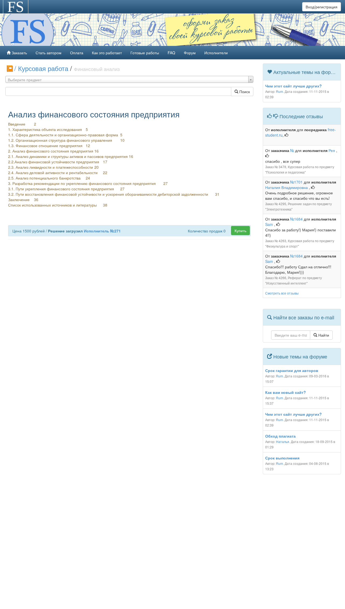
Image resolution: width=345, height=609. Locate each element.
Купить (240, 230)
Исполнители (216, 52)
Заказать (19, 52)
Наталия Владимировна (287, 187)
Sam (269, 224)
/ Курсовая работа (42, 68)
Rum (279, 91)
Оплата (76, 52)
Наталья (282, 441)
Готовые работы (144, 52)
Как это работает (107, 52)
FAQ (171, 52)
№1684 (296, 219)
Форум (190, 52)
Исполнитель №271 (102, 231)
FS (15, 6)
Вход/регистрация (321, 6)
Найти (323, 335)
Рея (332, 150)
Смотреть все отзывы (282, 293)
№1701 (296, 182)
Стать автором (48, 52)
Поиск (244, 91)
